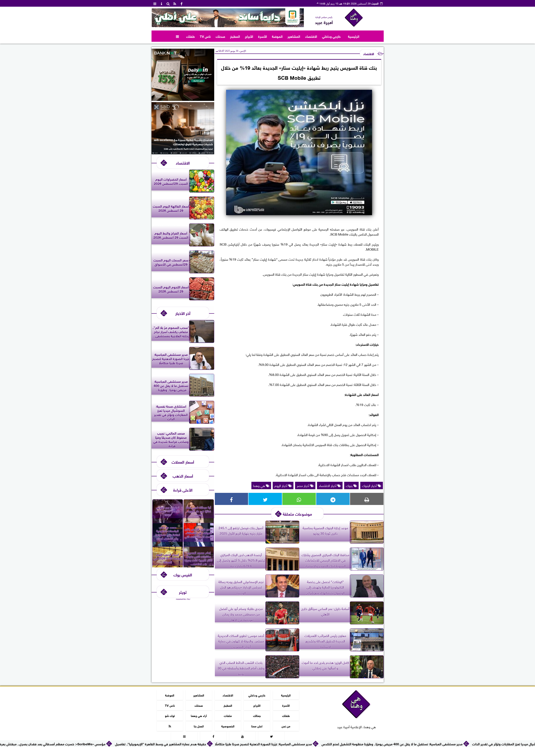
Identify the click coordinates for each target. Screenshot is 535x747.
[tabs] (155, 3)
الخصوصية (227, 725)
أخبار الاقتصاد (328, 485)
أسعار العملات (183, 461)
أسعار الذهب (183, 475)
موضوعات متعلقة (297, 513)
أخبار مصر (303, 485)
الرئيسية (353, 36)
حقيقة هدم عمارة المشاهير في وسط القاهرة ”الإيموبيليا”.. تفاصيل (202, 743)
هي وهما (259, 485)
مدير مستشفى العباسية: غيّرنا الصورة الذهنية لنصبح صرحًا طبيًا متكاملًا (305, 743)
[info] (161, 3)
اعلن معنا (256, 725)
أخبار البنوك (370, 485)
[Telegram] (333, 499)
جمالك (257, 715)
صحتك (220, 36)
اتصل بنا (199, 725)
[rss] (175, 3)
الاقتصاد (311, 36)
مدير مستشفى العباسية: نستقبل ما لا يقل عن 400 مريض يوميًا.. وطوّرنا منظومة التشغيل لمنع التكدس (434, 743)
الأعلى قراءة (182, 489)
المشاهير (294, 36)
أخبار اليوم (281, 485)
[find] (168, 3)
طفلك (190, 36)
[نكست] (183, 99)
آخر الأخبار (182, 312)
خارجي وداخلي (331, 36)
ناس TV (205, 36)
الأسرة (262, 36)
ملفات (228, 715)
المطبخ (235, 36)
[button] (156, 17)
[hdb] (228, 17)
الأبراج (249, 36)
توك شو (170, 715)
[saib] (183, 153)
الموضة (277, 36)
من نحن (286, 725)
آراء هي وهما (199, 715)
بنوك (349, 485)
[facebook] (181, 3)
